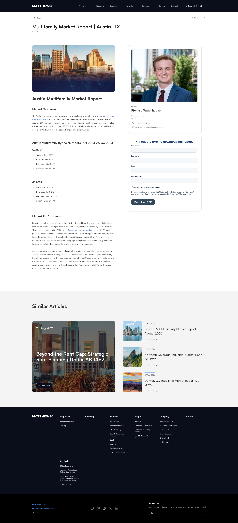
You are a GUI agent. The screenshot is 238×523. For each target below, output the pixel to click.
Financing (100, 6)
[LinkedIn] (116, 508)
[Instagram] (92, 508)
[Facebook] (104, 508)
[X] (110, 508)
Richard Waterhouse (146, 110)
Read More (45, 386)
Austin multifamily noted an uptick (83, 230)
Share (196, 18)
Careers (162, 6)
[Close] (204, 17)
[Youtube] (98, 508)
